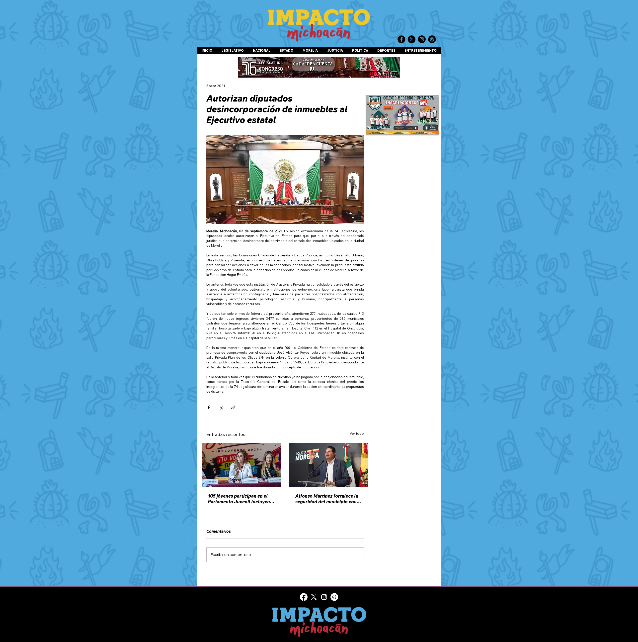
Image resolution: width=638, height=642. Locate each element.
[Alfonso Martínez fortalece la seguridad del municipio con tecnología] (328, 465)
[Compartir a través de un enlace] (233, 407)
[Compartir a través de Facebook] (208, 407)
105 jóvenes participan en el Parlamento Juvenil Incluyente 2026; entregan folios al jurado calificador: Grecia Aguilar (241, 499)
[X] (314, 597)
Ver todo (357, 433)
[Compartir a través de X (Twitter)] (221, 407)
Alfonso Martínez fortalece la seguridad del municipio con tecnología (326, 499)
